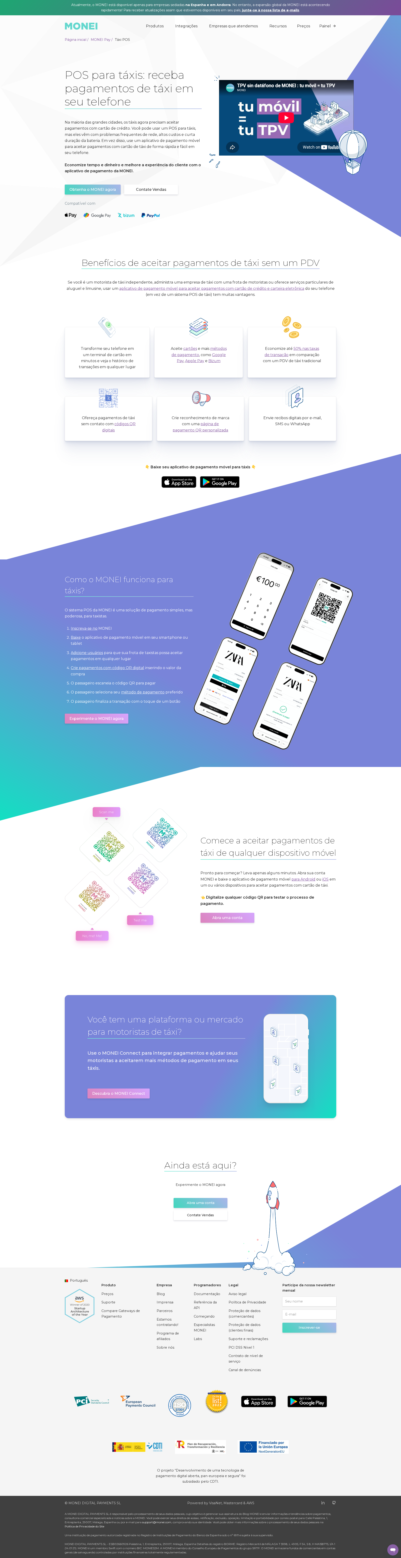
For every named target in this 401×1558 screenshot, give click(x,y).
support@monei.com (156, 1522)
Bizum (214, 361)
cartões (190, 348)
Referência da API (205, 1305)
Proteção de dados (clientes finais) (244, 1327)
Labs (198, 1339)
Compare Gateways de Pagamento (120, 1314)
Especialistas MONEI (204, 1327)
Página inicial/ (76, 40)
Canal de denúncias (245, 1370)
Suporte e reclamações (248, 1339)
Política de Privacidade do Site (84, 1526)
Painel (325, 26)
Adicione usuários (87, 653)
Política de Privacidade (247, 1302)
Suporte (108, 1302)
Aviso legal (237, 1294)
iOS (325, 879)
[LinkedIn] (323, 1502)
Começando (204, 1316)
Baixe (76, 637)
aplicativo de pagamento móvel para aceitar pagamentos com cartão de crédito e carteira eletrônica (211, 288)
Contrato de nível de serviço (246, 1358)
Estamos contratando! (167, 1322)
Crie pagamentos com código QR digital (107, 668)
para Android (303, 879)
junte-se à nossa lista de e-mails (270, 10)
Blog (161, 1294)
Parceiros (164, 1311)
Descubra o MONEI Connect (118, 1093)
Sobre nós (165, 1347)
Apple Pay (194, 361)
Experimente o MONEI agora (96, 718)
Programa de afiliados (168, 1336)
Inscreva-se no (84, 628)
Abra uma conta (227, 918)
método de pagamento (143, 692)
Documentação (207, 1294)
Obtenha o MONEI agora (92, 189)
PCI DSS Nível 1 (241, 1347)
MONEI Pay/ (102, 40)
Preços (303, 26)
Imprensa (165, 1302)
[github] (334, 1502)
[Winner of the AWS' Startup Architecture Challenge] (79, 1304)
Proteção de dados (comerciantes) (244, 1314)
